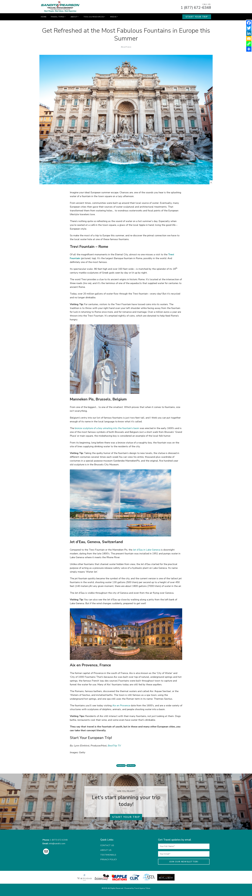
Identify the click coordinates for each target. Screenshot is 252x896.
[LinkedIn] (248, 33)
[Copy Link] (248, 43)
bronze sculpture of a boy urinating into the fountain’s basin (107, 428)
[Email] (248, 38)
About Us (105, 850)
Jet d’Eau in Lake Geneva (146, 549)
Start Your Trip (197, 16)
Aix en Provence (121, 705)
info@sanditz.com (57, 843)
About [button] (74, 17)
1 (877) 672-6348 (196, 7)
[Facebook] (248, 22)
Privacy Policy (108, 859)
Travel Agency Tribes (142, 888)
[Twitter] (248, 28)
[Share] (248, 49)
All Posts (131, 765)
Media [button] (113, 17)
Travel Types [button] (57, 17)
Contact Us (107, 845)
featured (121, 765)
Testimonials (108, 854)
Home (43, 17)
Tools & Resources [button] (94, 17)
